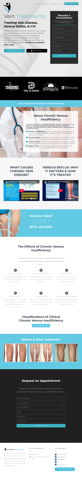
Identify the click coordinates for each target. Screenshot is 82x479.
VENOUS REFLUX (61, 459)
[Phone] (17, 471)
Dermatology (33, 276)
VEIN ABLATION (61, 457)
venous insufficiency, (35, 261)
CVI (58, 462)
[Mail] (15, 471)
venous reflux (48, 261)
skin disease (56, 126)
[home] (14, 449)
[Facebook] (13, 471)
